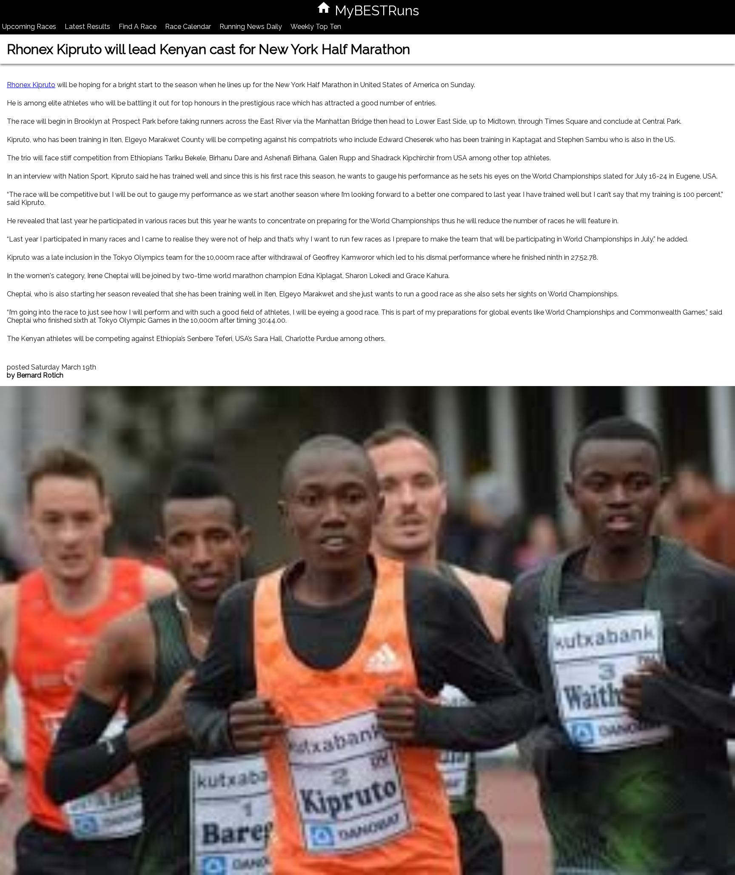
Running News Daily (250, 27)
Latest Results (87, 27)
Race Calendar (188, 27)
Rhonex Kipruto (31, 85)
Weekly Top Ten (316, 27)
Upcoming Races (29, 27)
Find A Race (138, 27)
